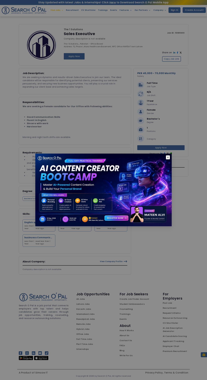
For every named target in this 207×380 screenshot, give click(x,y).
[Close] (168, 157)
